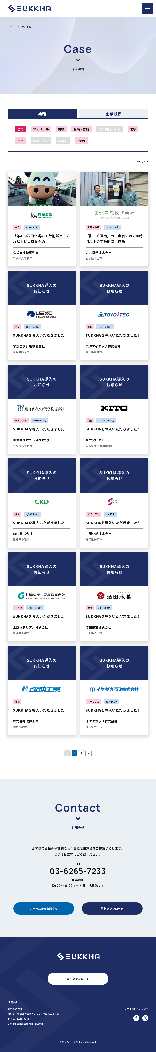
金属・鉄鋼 (81, 129)
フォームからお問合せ (44, 908)
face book (136, 1020)
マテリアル (41, 129)
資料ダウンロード (112, 908)
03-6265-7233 (78, 871)
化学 (133, 129)
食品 (21, 140)
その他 (81, 140)
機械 (61, 129)
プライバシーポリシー (136, 1008)
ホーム (11, 26)
